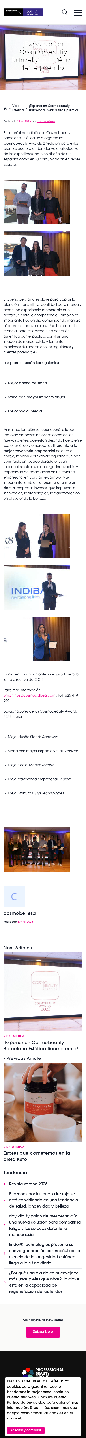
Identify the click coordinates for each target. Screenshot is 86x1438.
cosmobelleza (46, 121)
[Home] (23, 12)
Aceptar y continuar (26, 1430)
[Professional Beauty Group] (43, 1373)
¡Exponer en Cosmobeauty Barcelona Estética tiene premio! (53, 108)
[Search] (64, 12)
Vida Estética (18, 108)
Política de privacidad (26, 1403)
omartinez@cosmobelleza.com (29, 696)
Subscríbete (43, 1332)
